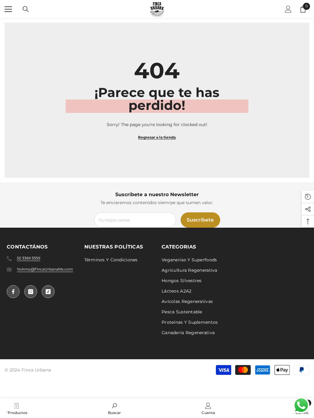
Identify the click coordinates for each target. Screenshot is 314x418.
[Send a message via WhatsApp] (301, 405)
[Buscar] (25, 9)
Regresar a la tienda (157, 137)
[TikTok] (48, 291)
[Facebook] (13, 291)
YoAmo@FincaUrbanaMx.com (45, 269)
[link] (114, 408)
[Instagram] (30, 291)
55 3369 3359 (28, 258)
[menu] (8, 9)
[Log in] (288, 9)
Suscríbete (200, 220)
